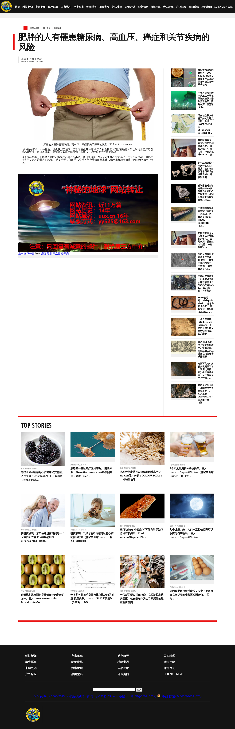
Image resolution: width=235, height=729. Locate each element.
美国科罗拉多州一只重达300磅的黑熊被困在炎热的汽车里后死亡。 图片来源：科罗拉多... (206, 283)
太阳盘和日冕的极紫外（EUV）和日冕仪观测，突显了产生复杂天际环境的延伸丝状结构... (206, 77)
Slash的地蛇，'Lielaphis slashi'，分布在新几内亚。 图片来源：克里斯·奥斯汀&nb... (206, 305)
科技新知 (28, 6)
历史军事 (79, 6)
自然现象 (155, 6)
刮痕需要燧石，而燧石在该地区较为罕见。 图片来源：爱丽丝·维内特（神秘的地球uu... (206, 240)
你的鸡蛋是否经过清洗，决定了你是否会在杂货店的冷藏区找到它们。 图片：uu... (191, 594)
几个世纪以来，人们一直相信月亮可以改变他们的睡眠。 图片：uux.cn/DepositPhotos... (191, 533)
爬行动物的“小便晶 (128, 526)
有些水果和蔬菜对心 (29, 468)
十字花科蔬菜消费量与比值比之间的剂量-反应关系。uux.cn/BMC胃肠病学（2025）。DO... (92, 598)
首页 (17, 6)
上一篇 (22, 253)
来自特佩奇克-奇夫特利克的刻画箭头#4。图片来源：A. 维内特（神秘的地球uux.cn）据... (206, 147)
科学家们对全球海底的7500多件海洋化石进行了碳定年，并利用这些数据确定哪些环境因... (206, 192)
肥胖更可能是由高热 (128, 591)
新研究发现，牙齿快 (29, 530)
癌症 (43, 253)
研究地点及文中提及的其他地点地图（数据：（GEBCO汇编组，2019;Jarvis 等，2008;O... (206, 124)
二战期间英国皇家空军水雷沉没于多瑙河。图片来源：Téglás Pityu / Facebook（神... (206, 217)
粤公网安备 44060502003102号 (181, 696)
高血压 (56, 253)
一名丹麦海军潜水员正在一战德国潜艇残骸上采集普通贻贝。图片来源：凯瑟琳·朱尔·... (206, 100)
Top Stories (36, 425)
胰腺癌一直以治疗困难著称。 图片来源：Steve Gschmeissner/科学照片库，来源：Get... (91, 472)
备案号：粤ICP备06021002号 (138, 696)
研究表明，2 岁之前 (78, 530)
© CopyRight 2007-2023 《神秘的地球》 (59, 696)
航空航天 (53, 6)
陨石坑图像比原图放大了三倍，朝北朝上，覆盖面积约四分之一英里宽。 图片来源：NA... (206, 261)
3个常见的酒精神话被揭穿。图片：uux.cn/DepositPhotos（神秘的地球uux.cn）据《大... (192, 472)
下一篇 (30, 253)
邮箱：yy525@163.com (102, 696)
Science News (223, 6)
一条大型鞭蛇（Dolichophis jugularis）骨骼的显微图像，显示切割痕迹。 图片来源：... (206, 326)
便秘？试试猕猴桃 (28, 591)
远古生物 (117, 6)
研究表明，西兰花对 (78, 591)
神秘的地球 (34, 28)
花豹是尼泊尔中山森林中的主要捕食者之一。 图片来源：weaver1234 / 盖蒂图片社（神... (206, 394)
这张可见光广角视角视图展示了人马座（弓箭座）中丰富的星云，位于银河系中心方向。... (206, 370)
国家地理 (66, 6)
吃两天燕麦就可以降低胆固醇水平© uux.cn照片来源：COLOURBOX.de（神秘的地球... (141, 475)
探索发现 (143, 6)
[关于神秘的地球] (34, 714)
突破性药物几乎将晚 (78, 465)
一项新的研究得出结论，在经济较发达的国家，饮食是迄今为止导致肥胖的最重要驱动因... (142, 598)
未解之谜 (130, 6)
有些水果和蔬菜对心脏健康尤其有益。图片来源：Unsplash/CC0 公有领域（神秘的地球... (42, 476)
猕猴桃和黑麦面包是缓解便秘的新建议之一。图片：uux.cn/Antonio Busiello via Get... (42, 598)
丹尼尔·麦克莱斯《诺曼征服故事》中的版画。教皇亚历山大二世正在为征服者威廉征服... (206, 349)
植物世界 (104, 6)
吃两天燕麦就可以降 (128, 468)
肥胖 (49, 253)
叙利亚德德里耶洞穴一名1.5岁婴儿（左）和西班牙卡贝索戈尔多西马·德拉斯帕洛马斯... (206, 170)
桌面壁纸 (194, 6)
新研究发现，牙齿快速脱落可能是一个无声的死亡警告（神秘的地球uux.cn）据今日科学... (42, 537)
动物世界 (91, 6)
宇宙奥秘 (40, 6)
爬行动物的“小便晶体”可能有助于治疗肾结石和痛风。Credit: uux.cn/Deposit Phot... (141, 533)
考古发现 (168, 6)
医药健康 (57, 28)
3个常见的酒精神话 (177, 465)
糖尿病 (65, 253)
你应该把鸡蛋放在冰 (178, 587)
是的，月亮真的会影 (178, 526)
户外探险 (181, 6)
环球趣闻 (207, 6)
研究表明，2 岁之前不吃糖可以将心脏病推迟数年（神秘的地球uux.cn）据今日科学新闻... (92, 537)
